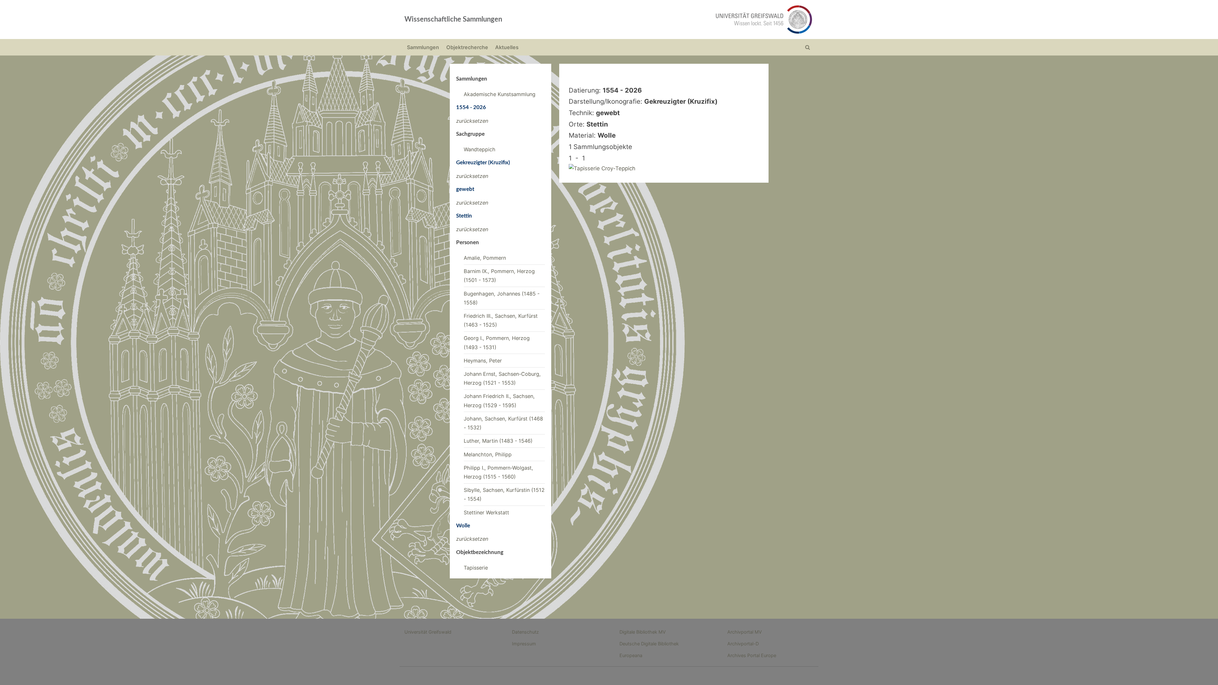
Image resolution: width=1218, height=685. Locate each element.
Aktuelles (507, 47)
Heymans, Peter (483, 360)
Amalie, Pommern (485, 258)
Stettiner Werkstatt (486, 512)
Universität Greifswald (427, 632)
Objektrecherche (467, 47)
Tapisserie (476, 567)
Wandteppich (479, 149)
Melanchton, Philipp (488, 454)
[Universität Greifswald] (699, 19)
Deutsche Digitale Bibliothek (649, 643)
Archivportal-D (743, 643)
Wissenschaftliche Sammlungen (453, 19)
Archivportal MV (744, 632)
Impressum (524, 643)
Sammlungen (423, 47)
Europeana (630, 655)
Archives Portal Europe (751, 655)
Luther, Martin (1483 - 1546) (498, 441)
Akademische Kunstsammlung (499, 94)
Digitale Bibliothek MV (642, 632)
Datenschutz (525, 632)
